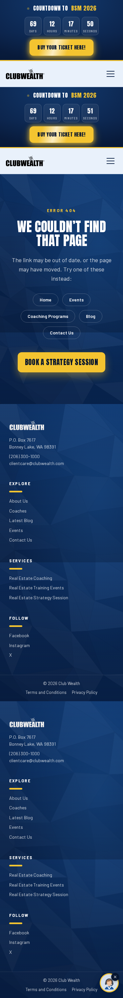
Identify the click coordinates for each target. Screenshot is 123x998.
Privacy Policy (84, 692)
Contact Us (61, 332)
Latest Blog (21, 520)
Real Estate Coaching (30, 578)
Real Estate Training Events (36, 587)
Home (45, 299)
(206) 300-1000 (24, 456)
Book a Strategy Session (61, 362)
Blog (90, 316)
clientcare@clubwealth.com (36, 463)
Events (76, 299)
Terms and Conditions (46, 692)
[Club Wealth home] (25, 74)
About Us (18, 501)
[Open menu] (110, 73)
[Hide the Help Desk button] (115, 977)
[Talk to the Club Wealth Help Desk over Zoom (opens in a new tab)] (109, 982)
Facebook (19, 635)
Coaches (18, 511)
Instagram (19, 645)
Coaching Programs (48, 316)
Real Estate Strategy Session (38, 597)
